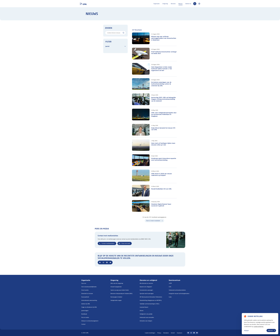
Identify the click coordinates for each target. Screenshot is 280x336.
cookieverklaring (259, 326)
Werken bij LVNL (85, 303)
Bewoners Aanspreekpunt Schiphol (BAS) (121, 293)
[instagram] (103, 262)
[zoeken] (194, 3)
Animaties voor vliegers (146, 320)
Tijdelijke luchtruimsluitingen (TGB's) (149, 303)
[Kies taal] (199, 3)
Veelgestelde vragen (116, 300)
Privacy (159, 333)
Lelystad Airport (144, 307)
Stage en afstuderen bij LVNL (89, 307)
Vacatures (179, 333)
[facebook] (100, 262)
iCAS (170, 286)
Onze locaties (85, 290)
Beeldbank (84, 314)
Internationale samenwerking (89, 300)
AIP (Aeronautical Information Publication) (151, 297)
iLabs (170, 297)
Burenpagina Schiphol (116, 297)
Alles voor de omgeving (117, 283)
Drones (141, 310)
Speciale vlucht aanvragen (147, 293)
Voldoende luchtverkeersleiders (177, 290)
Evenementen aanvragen (146, 290)
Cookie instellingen (150, 333)
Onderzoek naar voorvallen (147, 317)
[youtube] (110, 262)
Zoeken (108, 28)
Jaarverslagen (84, 310)
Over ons (83, 283)
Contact (83, 324)
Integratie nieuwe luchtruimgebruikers (179, 293)
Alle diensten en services (146, 283)
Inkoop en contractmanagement (89, 320)
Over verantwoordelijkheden (89, 286)
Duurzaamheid (85, 297)
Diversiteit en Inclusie (87, 293)
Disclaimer (166, 333)
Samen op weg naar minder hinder (120, 290)
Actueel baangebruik (116, 286)
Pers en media (85, 317)
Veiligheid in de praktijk (146, 314)
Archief (173, 333)
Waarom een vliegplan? (146, 286)
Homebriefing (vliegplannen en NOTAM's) (151, 300)
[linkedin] (107, 262)
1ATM (170, 283)
